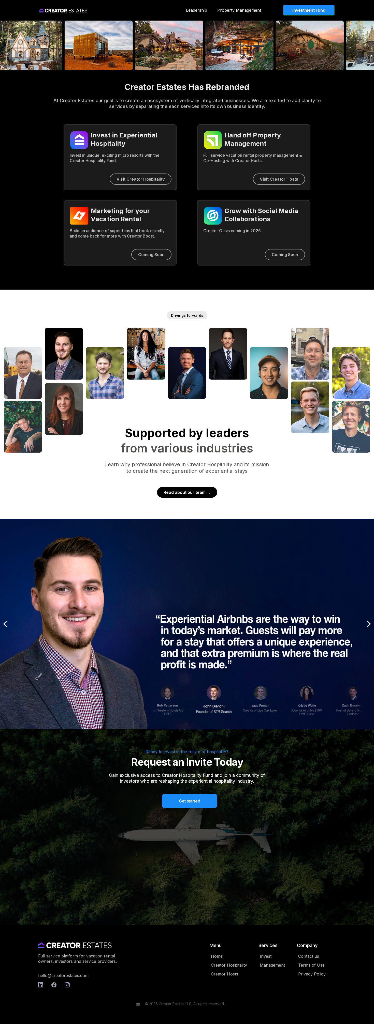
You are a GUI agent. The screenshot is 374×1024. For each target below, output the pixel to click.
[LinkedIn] (40, 984)
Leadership (196, 10)
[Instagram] (67, 984)
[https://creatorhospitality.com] (63, 10)
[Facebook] (54, 984)
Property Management (239, 10)
